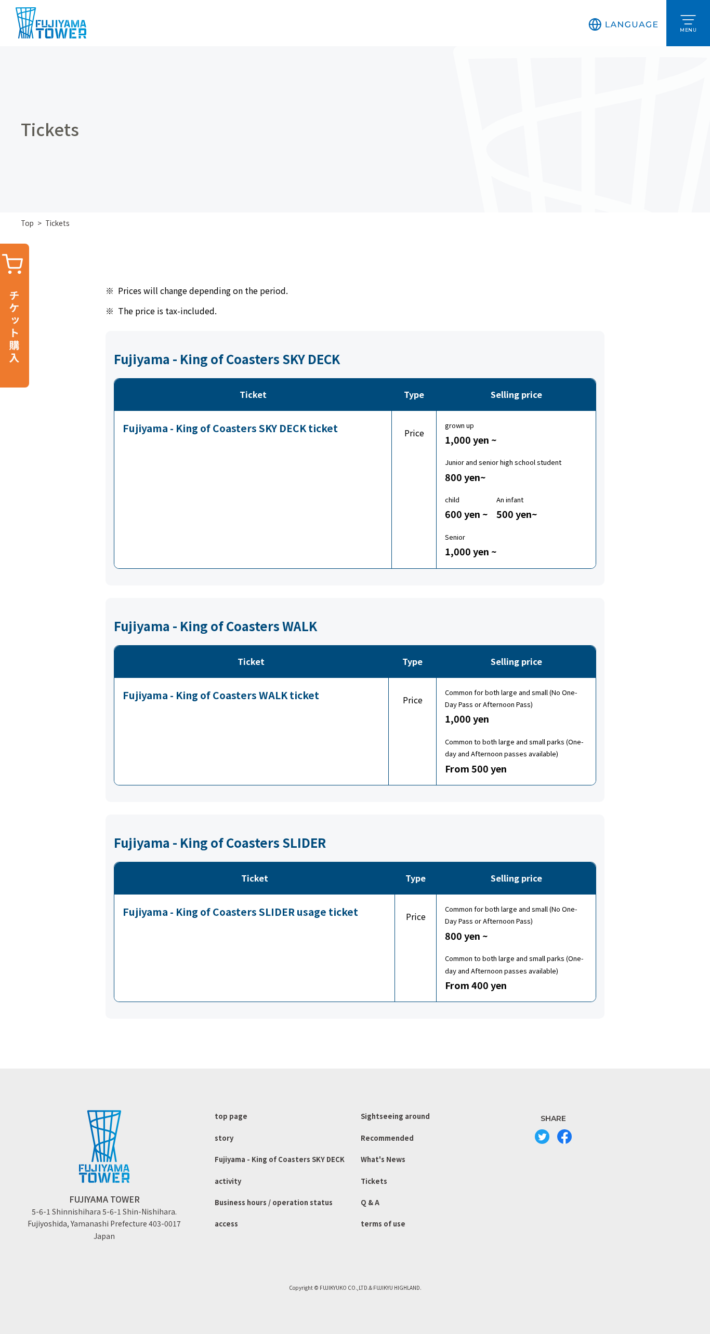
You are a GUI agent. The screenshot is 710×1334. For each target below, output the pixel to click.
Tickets (374, 1181)
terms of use (383, 1224)
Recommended (387, 1138)
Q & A (370, 1202)
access (226, 1224)
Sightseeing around (395, 1116)
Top (27, 223)
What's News (383, 1159)
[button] (623, 23)
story (224, 1138)
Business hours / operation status (274, 1202)
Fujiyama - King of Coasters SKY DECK (280, 1159)
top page (231, 1116)
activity (228, 1181)
